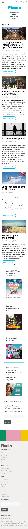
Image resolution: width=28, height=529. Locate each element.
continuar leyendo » (8, 71)
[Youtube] (16, 2)
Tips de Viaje (4, 482)
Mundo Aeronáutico (7, 492)
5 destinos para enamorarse (10, 236)
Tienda (3, 473)
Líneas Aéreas (5, 480)
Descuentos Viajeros (7, 471)
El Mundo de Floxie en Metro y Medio (13, 92)
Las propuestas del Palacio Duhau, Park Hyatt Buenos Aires (12, 45)
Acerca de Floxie (14, 16)
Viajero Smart (5, 494)
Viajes (2, 486)
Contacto (14, 18)
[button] (3, 2)
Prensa (14, 14)
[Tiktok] (26, 2)
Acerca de (4, 455)
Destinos (3, 484)
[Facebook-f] (19, 2)
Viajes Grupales (5, 468)
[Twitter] (21, 2)
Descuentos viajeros (14, 12)
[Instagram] (24, 2)
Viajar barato (5, 496)
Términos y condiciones (8, 462)
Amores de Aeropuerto (14, 138)
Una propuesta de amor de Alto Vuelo (14, 188)
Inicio (2, 453)
